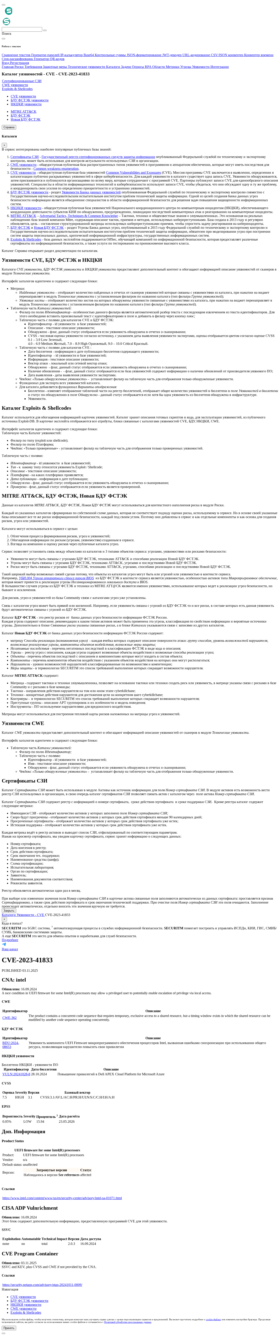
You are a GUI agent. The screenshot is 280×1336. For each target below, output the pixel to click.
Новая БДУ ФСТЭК (49, 227)
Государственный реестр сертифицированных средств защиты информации (98, 157)
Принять (9, 1328)
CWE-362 (9, 1018)
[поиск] (45, 30)
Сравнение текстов (16, 55)
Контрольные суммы (111, 55)
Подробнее (10, 940)
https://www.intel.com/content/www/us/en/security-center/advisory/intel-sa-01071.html (62, 1198)
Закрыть (9, 910)
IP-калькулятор (72, 55)
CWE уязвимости (23, 165)
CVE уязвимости (23, 172)
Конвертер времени (258, 55)
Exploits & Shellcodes (25, 239)
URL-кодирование (196, 55)
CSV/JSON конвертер (227, 55)
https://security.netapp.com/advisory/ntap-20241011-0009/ (42, 1285)
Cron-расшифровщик (18, 59)
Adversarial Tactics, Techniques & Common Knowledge (79, 216)
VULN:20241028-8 (16, 1074)
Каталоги (9, 915)
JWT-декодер (172, 55)
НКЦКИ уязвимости (25, 208)
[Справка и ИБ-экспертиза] (3, 1333)
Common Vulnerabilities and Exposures (133, 172)
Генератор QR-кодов (49, 59)
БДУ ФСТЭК (20, 227)
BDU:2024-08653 (10, 1045)
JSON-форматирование (144, 55)
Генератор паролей (45, 55)
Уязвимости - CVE (31, 915)
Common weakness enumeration (56, 168)
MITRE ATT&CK (23, 216)
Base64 (89, 55)
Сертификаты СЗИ (24, 157)
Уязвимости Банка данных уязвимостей (91, 192)
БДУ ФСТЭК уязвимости (29, 192)
